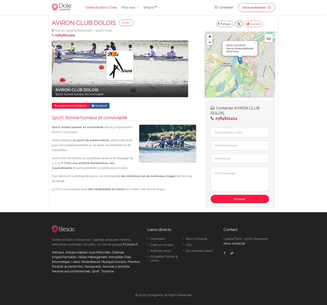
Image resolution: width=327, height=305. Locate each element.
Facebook (101, 105)
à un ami (255, 23)
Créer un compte (162, 245)
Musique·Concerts (113, 262)
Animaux (58, 252)
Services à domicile (116, 266)
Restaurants (92, 266)
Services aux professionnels (71, 271)
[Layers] (269, 38)
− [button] (210, 42)
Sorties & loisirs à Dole (101, 7)
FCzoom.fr (130, 244)
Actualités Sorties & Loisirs (164, 258)
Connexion (225, 7)
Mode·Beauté (90, 262)
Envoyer (239, 199)
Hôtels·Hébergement (92, 257)
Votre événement (254, 7)
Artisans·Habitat (76, 252)
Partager (225, 23)
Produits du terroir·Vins (67, 266)
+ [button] (210, 36)
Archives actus (160, 251)
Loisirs (75, 262)
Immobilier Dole (120, 257)
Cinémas (118, 252)
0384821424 (65, 35)
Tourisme (107, 271)
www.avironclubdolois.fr (72, 105)
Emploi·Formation (64, 257)
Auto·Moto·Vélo (100, 252)
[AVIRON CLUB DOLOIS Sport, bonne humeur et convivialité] (120, 68)
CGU (189, 245)
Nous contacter (196, 239)
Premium (134, 262)
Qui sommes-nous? (199, 251)
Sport (126, 23)
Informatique (61, 262)
